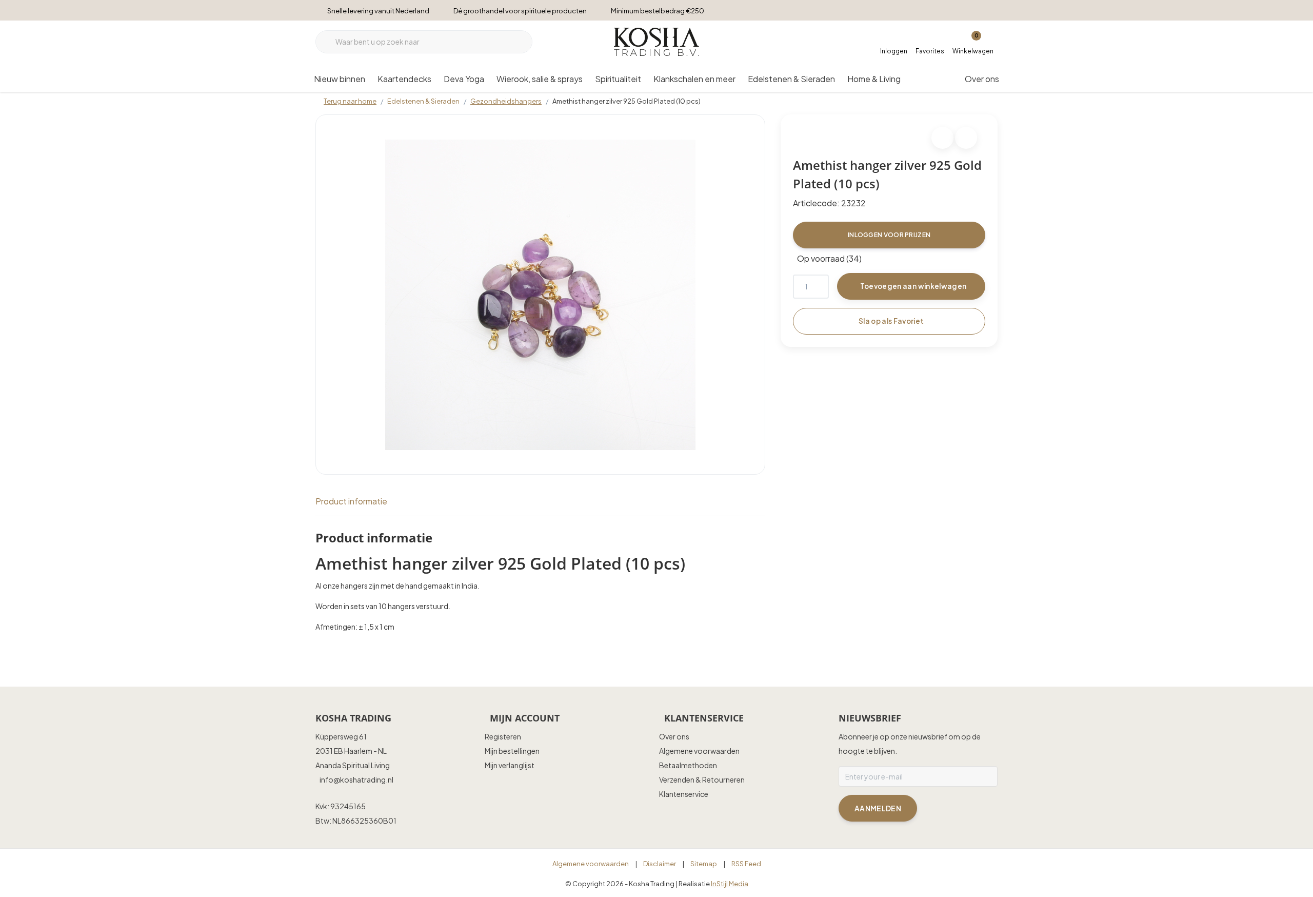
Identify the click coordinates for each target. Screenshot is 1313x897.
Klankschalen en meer (694, 78)
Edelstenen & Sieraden (791, 78)
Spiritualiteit (618, 78)
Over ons (982, 78)
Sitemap (703, 864)
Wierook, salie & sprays (539, 78)
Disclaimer (659, 864)
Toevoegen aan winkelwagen (913, 286)
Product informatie (351, 501)
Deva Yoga (464, 78)
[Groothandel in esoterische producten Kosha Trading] (656, 40)
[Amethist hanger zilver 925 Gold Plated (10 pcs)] (540, 294)
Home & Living (874, 78)
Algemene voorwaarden (590, 864)
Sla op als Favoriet (891, 321)
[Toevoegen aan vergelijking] (966, 138)
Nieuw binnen (339, 78)
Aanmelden (877, 808)
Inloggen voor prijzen (889, 235)
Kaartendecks (404, 78)
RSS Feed (746, 864)
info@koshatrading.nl (356, 779)
